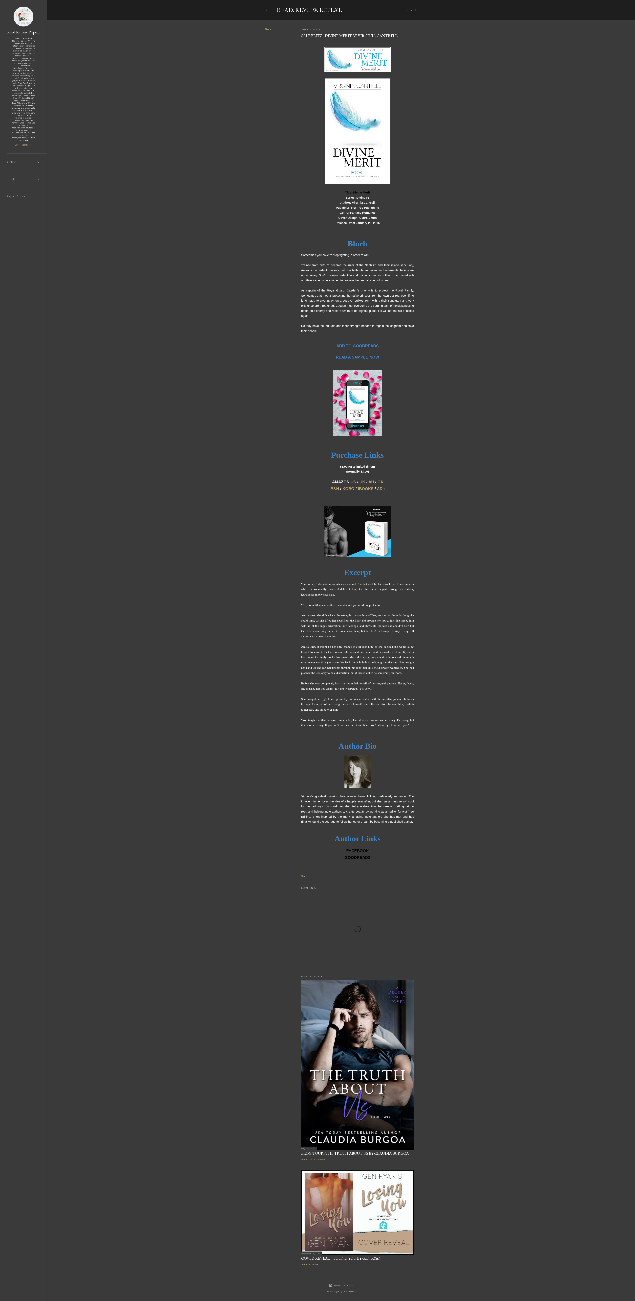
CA (380, 482)
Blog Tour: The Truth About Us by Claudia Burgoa (355, 1153)
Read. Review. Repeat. (309, 10)
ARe (381, 488)
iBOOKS (366, 488)
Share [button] (268, 29)
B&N (335, 488)
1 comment (314, 1264)
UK (362, 482)
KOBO (348, 488)
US (353, 482)
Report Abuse (16, 196)
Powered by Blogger (343, 1285)
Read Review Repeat (23, 32)
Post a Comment (317, 1159)
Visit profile (23, 145)
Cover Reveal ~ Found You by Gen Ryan (341, 1258)
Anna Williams (350, 1291)
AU (371, 482)
